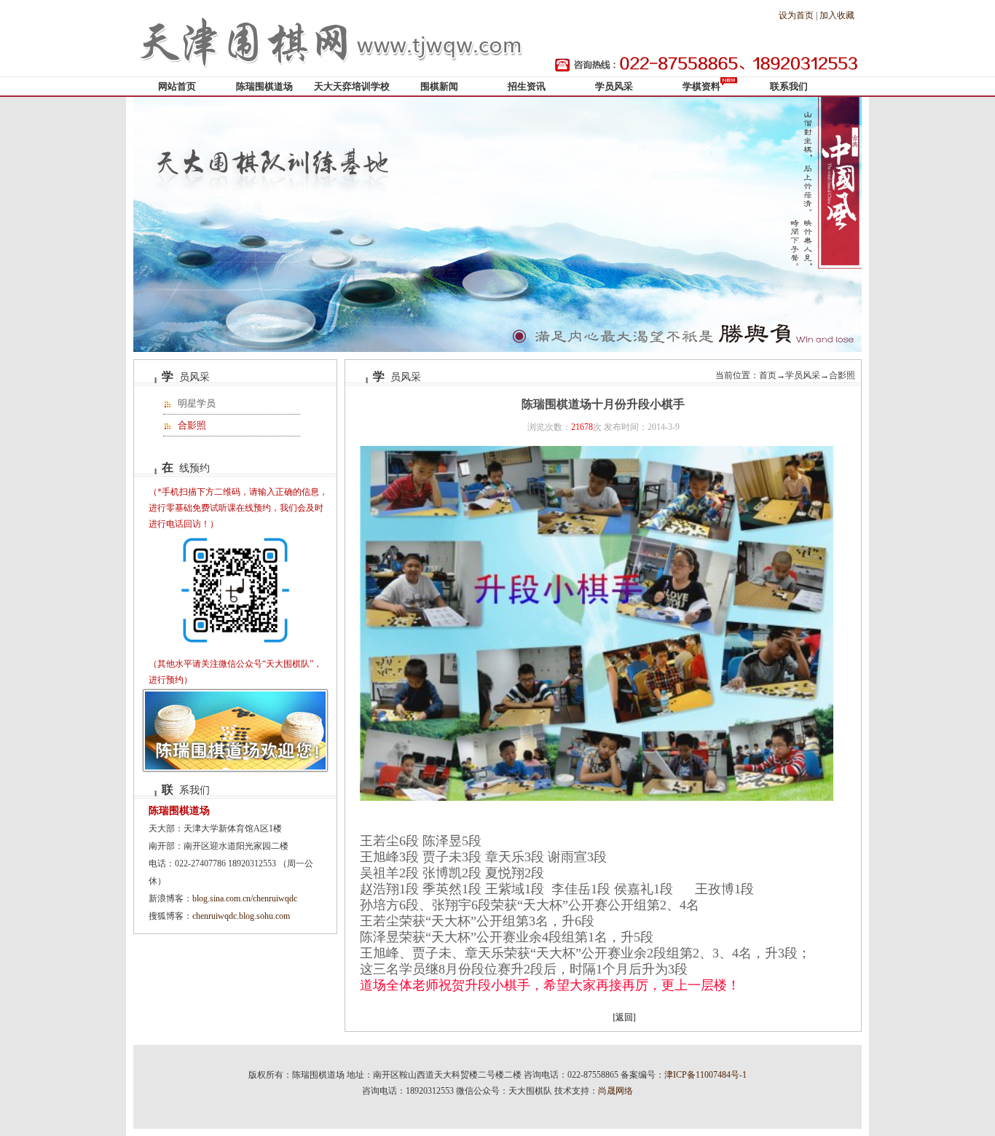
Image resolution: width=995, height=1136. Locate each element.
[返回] (624, 1017)
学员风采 (614, 86)
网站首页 (177, 86)
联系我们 (789, 86)
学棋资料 (701, 86)
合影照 (192, 425)
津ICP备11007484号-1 (705, 1075)
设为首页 (796, 15)
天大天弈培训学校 (352, 86)
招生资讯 (527, 86)
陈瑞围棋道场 (264, 86)
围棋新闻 (439, 86)
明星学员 (197, 403)
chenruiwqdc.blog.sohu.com (241, 916)
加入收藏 (836, 15)
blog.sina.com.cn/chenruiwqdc (244, 898)
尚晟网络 (615, 1091)
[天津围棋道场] (333, 73)
